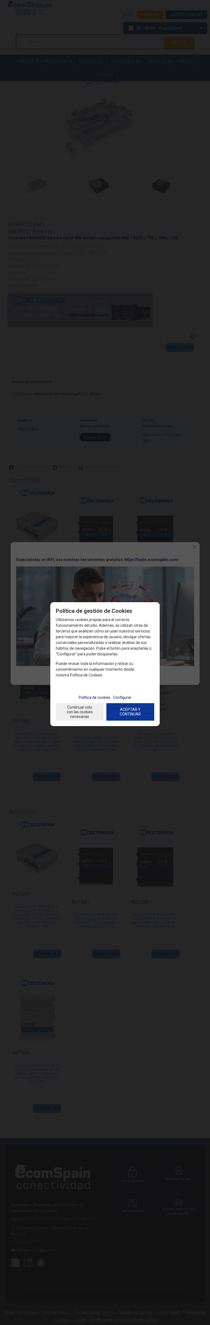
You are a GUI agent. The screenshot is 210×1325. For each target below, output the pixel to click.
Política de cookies (94, 697)
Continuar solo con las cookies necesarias (80, 712)
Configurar (122, 697)
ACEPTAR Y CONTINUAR (130, 711)
